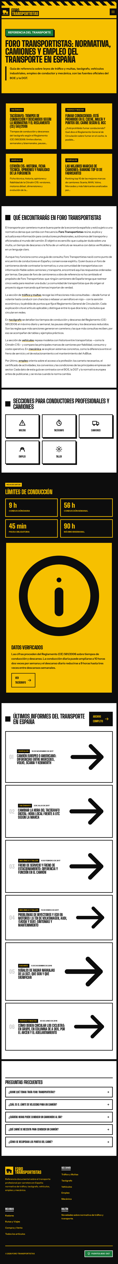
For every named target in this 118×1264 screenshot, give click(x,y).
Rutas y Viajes (12, 1221)
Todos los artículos (15, 1234)
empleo (23, 360)
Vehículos (66, 1186)
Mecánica (66, 1199)
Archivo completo (98, 719)
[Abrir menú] (113, 11)
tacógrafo (15, 319)
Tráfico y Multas (69, 1174)
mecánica (35, 349)
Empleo (65, 1192)
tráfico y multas (31, 294)
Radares (9, 1215)
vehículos (28, 340)
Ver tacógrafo (20, 680)
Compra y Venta (13, 1227)
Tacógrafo (66, 1180)
